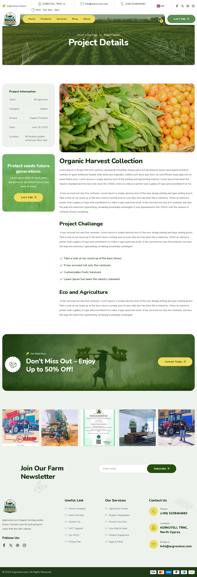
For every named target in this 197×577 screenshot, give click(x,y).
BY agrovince (41, 99)
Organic (44, 108)
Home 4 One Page (87, 35)
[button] (5, 428)
